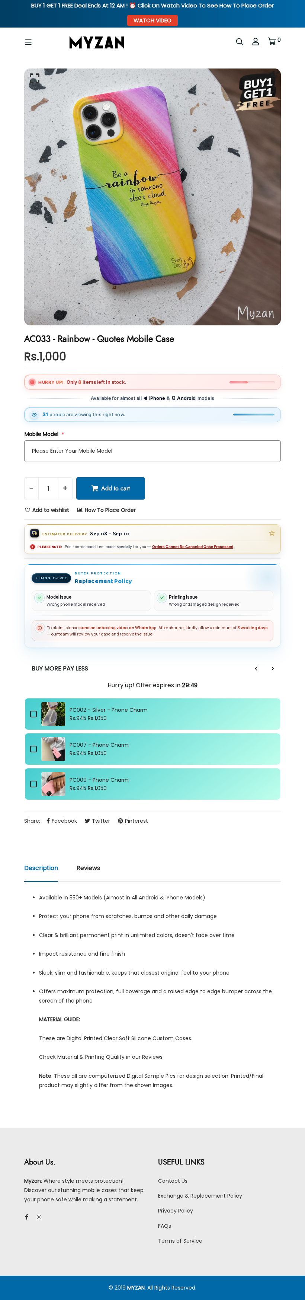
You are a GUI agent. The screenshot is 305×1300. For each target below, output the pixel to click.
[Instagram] (39, 1217)
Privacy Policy (175, 1210)
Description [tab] (41, 868)
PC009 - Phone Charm (99, 780)
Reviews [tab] (88, 868)
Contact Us (172, 1181)
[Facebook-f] (26, 1217)
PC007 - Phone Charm (99, 745)
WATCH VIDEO (152, 20)
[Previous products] (256, 668)
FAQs (164, 1226)
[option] (152, 196)
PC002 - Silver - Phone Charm (109, 710)
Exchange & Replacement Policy (200, 1195)
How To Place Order (109, 510)
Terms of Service (180, 1241)
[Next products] (272, 668)
